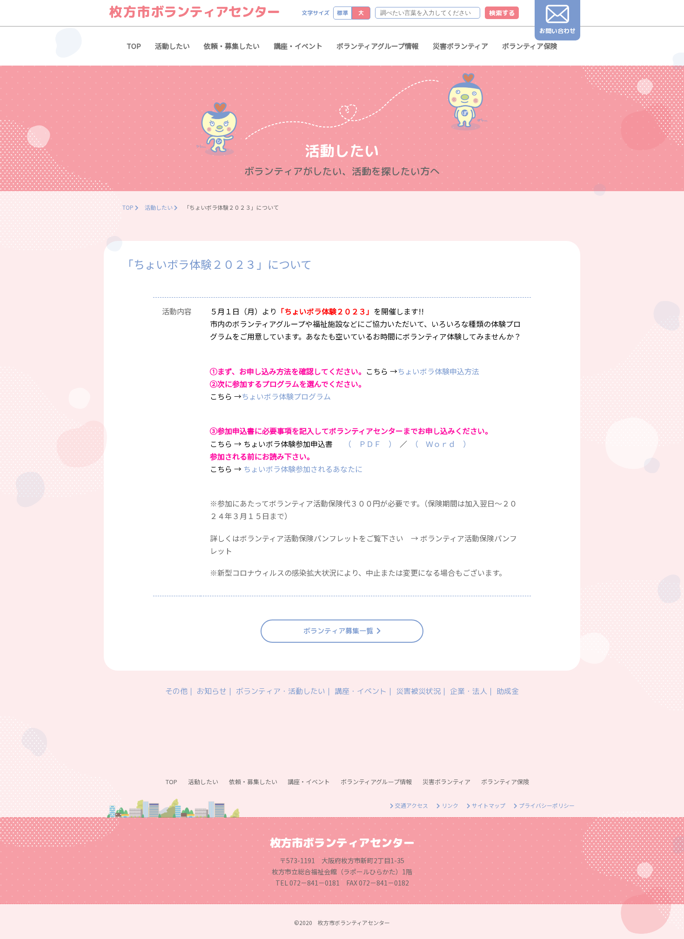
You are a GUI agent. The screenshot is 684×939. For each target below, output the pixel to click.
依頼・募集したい (232, 46)
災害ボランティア (460, 46)
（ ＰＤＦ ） (370, 443)
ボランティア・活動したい (280, 691)
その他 (176, 691)
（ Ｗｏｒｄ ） (442, 443)
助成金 (507, 691)
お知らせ (212, 691)
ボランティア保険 (529, 46)
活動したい (172, 46)
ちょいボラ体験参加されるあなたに (302, 468)
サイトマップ (487, 805)
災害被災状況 (418, 691)
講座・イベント (298, 46)
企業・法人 (468, 691)
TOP (134, 46)
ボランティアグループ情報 (377, 46)
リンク (449, 805)
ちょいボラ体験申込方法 (439, 371)
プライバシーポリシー (546, 805)
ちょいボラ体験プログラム (286, 396)
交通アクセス (411, 805)
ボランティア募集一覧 (338, 631)
